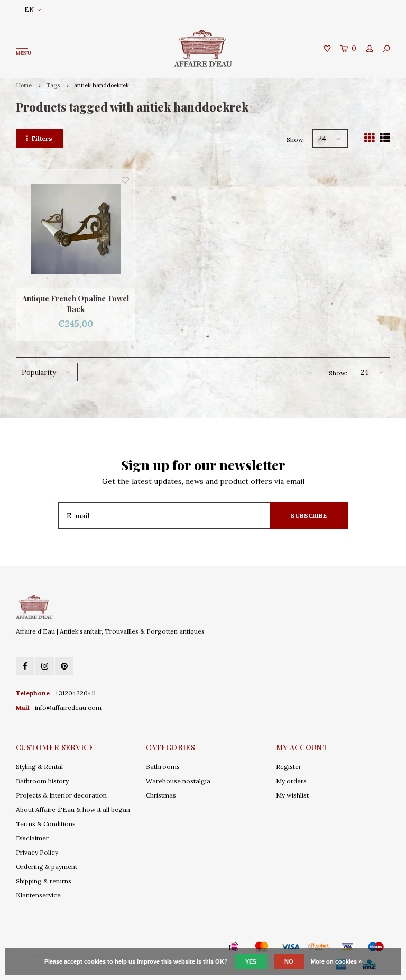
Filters (42, 138)
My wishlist (292, 795)
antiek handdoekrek (101, 85)
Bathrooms (163, 767)
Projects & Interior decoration (61, 795)
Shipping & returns (43, 881)
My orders (291, 781)
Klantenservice (38, 895)
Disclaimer (32, 838)
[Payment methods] (218, 946)
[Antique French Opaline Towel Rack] (75, 229)
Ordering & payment (46, 867)
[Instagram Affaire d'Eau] (44, 666)
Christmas (161, 795)
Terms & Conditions (46, 824)
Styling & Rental (39, 767)
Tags (53, 85)
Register (288, 767)
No (288, 961)
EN (29, 9)
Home (24, 85)
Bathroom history (42, 781)
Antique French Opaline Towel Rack (75, 304)
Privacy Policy (37, 852)
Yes (250, 961)
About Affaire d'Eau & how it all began (73, 809)
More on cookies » (336, 961)
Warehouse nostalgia (178, 781)
